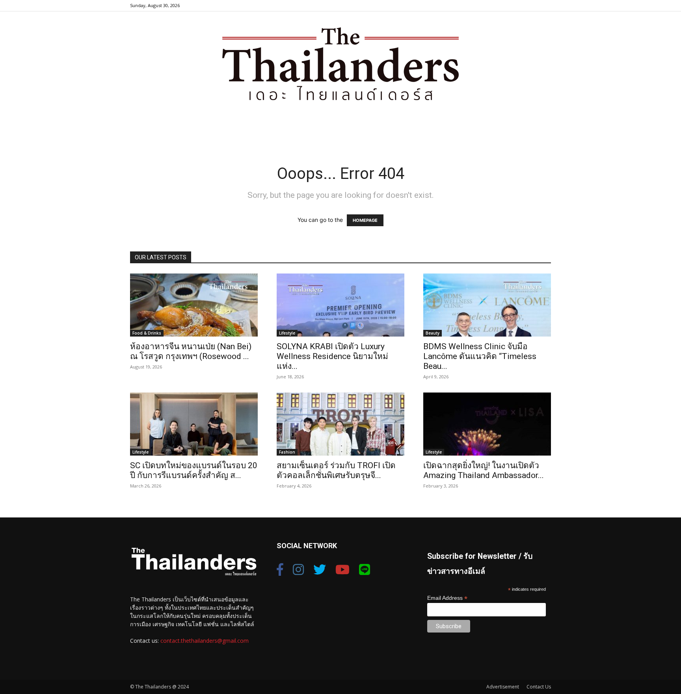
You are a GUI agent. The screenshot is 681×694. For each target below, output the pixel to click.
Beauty (432, 333)
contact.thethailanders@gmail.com (204, 640)
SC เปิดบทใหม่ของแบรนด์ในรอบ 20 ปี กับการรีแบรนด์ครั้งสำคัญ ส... (193, 470)
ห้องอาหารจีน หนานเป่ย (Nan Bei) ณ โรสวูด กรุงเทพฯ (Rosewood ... (190, 351)
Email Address (447, 598)
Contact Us (539, 686)
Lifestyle (287, 333)
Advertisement (502, 686)
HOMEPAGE (365, 220)
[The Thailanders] (340, 63)
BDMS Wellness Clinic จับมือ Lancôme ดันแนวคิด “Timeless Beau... (479, 356)
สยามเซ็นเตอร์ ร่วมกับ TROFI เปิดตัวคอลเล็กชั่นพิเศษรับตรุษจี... (336, 470)
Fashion (287, 452)
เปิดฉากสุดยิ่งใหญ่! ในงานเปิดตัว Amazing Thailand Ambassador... (483, 470)
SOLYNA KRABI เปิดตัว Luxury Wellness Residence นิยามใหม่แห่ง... (332, 356)
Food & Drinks (146, 333)
